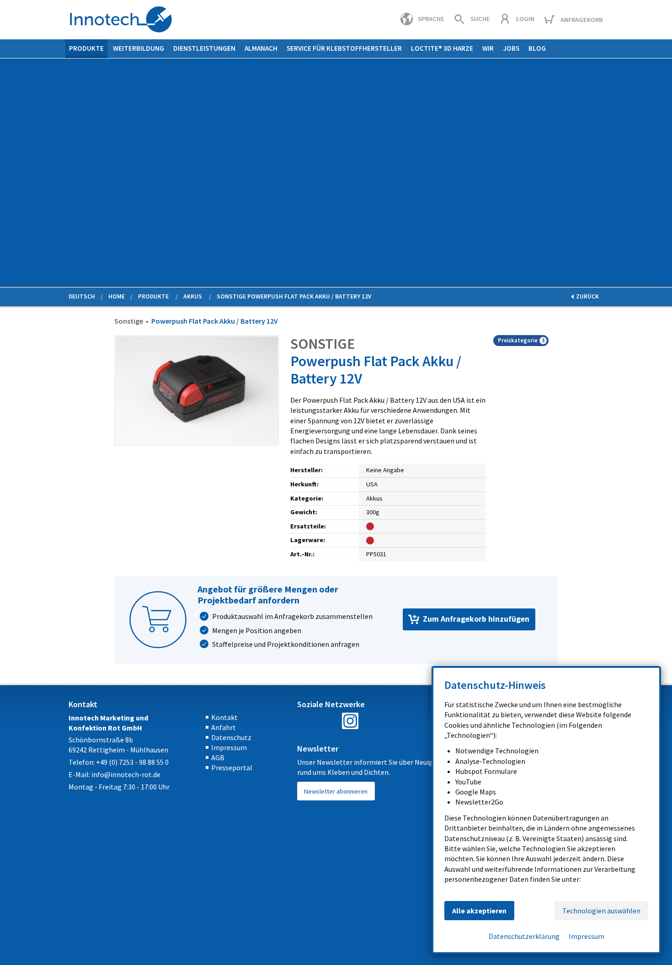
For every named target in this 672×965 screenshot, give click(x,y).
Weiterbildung (138, 48)
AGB (217, 757)
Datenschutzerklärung (524, 936)
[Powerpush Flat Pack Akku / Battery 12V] (197, 389)
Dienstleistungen (204, 48)
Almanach (261, 48)
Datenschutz (231, 737)
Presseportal (231, 767)
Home (116, 296)
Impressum (229, 747)
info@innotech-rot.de (125, 774)
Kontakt (224, 717)
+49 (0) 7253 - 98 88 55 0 (132, 762)
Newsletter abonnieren (336, 791)
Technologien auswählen (601, 910)
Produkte (86, 48)
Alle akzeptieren (479, 910)
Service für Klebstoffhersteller (344, 48)
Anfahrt (223, 727)
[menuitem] (86, 48)
